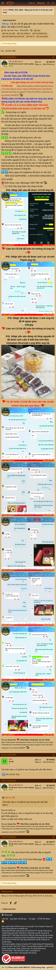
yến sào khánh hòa (39, 33)
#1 (54, 57)
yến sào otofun (42, 36)
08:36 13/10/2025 (8, 755)
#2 (54, 755)
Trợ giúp (32, 919)
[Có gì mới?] (48, 3)
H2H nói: (8, 798)
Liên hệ (5, 919)
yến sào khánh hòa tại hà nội (13, 36)
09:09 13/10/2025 (8, 781)
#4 (54, 837)
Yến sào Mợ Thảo (10, 30)
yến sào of (30, 36)
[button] (3, 3)
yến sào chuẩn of (23, 33)
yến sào (37, 30)
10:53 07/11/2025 (8, 837)
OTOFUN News (43, 919)
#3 (54, 781)
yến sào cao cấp (8, 33)
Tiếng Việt (8, 915)
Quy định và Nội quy (18, 919)
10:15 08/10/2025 (8, 57)
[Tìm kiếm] (53, 3)
